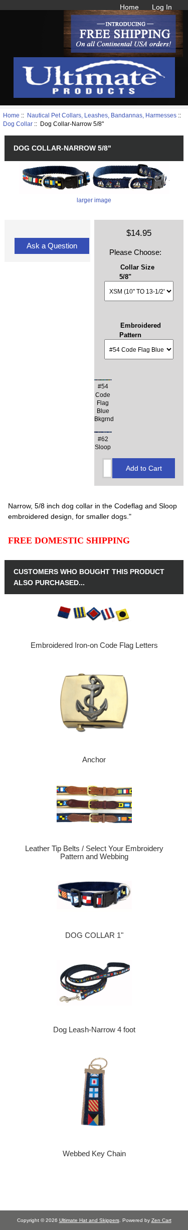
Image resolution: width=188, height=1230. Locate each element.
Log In (162, 7)
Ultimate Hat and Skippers (89, 1220)
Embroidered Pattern (140, 329)
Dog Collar (18, 123)
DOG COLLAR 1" (94, 935)
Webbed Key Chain (94, 1154)
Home (129, 7)
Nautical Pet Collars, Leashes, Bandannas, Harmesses (101, 115)
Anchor (94, 760)
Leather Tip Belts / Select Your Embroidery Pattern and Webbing (94, 853)
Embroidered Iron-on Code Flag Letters (94, 645)
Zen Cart (161, 1220)
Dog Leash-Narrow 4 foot (94, 1030)
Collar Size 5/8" (137, 271)
